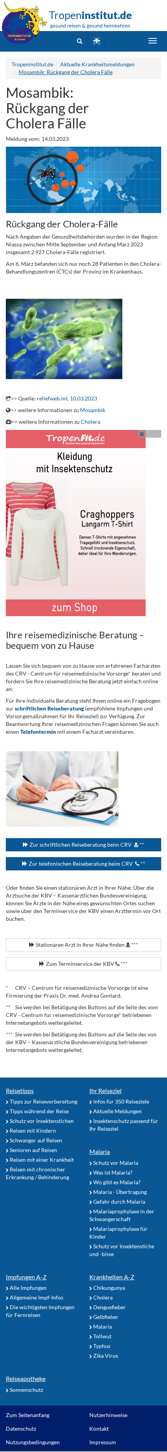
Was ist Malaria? (112, 1172)
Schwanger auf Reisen (35, 1140)
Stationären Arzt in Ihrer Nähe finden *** (86, 944)
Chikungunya (108, 1287)
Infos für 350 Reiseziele (120, 1101)
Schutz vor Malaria (115, 1162)
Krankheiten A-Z (111, 1276)
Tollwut (101, 1336)
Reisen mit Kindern (32, 1130)
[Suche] (79, 41)
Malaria (99, 1151)
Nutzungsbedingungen (33, 1442)
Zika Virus (105, 1355)
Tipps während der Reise (39, 1111)
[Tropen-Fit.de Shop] (97, 41)
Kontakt (99, 1428)
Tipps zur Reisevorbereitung (43, 1101)
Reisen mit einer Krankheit (41, 1159)
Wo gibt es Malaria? (116, 1182)
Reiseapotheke (25, 1378)
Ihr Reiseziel (105, 1090)
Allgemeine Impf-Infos (36, 1297)
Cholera (90, 421)
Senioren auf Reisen (33, 1150)
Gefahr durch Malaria (118, 1201)
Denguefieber (109, 1307)
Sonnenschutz (26, 1389)
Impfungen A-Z (26, 1276)
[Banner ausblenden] (141, 434)
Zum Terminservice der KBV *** (86, 963)
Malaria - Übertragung (119, 1192)
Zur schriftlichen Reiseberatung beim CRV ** (86, 844)
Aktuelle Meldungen (117, 1111)
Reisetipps (20, 1090)
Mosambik (92, 410)
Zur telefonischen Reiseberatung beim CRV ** (86, 863)
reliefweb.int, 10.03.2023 (67, 398)
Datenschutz (21, 1428)
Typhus (101, 1346)
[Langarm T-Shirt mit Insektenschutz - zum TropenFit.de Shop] (83, 523)
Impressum (102, 1442)
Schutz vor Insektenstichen (41, 1121)
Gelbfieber (105, 1316)
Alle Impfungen (28, 1287)
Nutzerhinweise (108, 1415)
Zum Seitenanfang (27, 1415)
